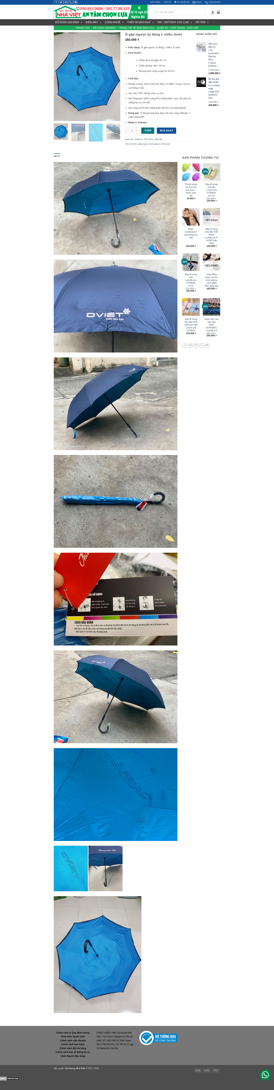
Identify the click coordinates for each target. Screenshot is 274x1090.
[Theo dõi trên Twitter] (61, 2)
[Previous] (59, 77)
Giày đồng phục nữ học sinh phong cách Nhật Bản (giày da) (211, 280)
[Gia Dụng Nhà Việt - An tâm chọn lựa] (101, 12)
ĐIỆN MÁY (92, 22)
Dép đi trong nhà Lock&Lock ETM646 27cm (191, 280)
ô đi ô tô (132, 144)
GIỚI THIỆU (155, 2)
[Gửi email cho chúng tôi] (66, 2)
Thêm (147, 130)
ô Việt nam (165, 144)
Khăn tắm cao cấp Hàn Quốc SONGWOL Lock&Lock (212, 325)
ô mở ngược (154, 144)
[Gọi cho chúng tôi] (70, 2)
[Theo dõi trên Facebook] (56, 2)
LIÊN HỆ (167, 2)
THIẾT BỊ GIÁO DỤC (139, 22)
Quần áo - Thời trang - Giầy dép (178, 27)
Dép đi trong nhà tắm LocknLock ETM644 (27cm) (211, 190)
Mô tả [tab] (57, 156)
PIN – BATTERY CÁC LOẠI (173, 22)
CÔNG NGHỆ (113, 22)
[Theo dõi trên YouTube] (75, 2)
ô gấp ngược (142, 144)
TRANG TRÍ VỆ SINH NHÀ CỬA (136, 27)
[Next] (115, 77)
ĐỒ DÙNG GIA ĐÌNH (67, 22)
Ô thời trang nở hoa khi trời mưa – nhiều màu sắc (191, 190)
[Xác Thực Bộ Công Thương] (158, 1037)
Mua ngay (166, 130)
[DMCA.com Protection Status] (9, 1078)
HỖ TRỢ (201, 22)
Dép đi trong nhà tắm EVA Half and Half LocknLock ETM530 (190, 325)
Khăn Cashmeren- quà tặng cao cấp (191, 233)
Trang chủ (82, 27)
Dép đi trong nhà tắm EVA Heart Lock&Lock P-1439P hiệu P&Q (212, 236)
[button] (212, 12)
